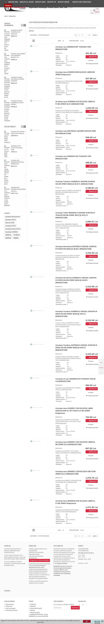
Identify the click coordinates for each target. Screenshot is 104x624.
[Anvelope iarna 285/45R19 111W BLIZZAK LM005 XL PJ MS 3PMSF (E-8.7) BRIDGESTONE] (7, 197)
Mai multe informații (97, 622)
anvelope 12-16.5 (10, 226)
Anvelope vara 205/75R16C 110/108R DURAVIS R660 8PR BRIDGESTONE (75, 132)
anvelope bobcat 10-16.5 (12, 229)
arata (59, 40)
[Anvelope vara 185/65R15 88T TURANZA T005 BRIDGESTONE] (41, 54)
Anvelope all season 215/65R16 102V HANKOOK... (16, 32)
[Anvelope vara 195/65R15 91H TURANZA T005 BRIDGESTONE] (41, 164)
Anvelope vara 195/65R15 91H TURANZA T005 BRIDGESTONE (73, 157)
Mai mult (31, 30)
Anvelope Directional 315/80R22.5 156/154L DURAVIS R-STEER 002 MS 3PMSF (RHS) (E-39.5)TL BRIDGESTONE (75, 280)
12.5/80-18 (16, 235)
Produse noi (8, 606)
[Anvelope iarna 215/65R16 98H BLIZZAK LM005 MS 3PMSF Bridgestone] (41, 80)
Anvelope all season (27, 2)
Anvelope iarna (40, 2)
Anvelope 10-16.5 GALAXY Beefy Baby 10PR (16, 147)
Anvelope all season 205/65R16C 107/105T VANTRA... (17, 102)
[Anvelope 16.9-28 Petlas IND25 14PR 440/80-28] (7, 137)
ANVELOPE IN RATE (35, 608)
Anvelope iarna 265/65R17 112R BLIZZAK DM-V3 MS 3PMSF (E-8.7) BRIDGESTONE (75, 473)
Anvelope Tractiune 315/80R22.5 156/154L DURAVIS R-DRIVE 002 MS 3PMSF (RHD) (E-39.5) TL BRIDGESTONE (76, 314)
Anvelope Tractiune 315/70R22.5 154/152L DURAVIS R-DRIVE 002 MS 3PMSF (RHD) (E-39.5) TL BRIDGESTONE (76, 347)
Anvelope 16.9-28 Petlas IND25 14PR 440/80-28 (18, 132)
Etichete (7, 213)
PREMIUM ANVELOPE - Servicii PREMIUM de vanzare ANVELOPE (38, 615)
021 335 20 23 (84, 550)
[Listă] (33, 41)
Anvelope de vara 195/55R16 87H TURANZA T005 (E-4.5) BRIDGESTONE (75, 380)
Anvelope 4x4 (51, 2)
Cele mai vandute (10, 127)
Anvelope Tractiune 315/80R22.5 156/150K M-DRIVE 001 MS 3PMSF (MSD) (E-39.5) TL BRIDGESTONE (75, 183)
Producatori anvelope (10, 610)
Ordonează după (74, 40)
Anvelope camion (63, 2)
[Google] (86, 604)
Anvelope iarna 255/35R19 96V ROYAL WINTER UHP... (17, 162)
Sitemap (32, 610)
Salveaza (75, 608)
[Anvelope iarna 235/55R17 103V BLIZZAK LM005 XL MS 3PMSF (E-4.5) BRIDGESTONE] (41, 450)
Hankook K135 (9, 223)
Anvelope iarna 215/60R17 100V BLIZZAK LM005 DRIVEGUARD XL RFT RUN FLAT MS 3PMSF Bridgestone (74, 410)
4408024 (15, 238)
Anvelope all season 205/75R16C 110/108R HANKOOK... (17, 79)
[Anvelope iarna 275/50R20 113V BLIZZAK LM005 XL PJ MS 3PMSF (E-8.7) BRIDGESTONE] (41, 109)
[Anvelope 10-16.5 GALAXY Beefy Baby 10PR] (7, 151)
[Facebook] (79, 604)
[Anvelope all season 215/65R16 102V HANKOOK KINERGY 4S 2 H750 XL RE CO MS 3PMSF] (7, 40)
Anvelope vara (13, 2)
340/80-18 (8, 235)
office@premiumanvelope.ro (86, 553)
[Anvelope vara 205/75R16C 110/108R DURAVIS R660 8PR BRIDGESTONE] (41, 139)
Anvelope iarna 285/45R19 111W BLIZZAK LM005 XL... (18, 189)
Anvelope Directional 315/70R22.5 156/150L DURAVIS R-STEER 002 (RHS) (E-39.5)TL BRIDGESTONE (75, 248)
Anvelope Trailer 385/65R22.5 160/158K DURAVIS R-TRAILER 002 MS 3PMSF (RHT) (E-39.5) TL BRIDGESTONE (75, 215)
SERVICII (32, 606)
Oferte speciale (9, 604)
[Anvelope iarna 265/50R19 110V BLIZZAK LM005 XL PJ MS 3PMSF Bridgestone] (41, 508)
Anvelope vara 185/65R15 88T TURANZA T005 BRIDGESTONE (73, 48)
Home (6, 16)
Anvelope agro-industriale (81, 2)
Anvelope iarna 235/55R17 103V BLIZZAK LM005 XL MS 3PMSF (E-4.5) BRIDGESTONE (75, 443)
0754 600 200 (84, 549)
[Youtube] (83, 604)
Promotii (8, 5)
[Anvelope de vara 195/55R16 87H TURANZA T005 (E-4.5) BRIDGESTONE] (41, 386)
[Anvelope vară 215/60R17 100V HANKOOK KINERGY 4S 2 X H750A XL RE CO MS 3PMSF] (7, 64)
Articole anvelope (34, 612)
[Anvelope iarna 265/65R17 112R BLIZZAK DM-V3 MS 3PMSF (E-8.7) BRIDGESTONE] (41, 479)
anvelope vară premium (12, 216)
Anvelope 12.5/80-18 (11, 232)
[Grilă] (31, 41)
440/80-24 (8, 238)
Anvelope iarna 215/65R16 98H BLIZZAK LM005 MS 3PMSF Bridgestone (75, 73)
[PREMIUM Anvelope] (15, 7)
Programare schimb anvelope (39, 560)
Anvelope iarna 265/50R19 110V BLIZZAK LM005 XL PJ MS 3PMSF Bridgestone (75, 502)
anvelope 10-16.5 (10, 219)
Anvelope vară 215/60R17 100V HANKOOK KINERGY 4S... (18, 55)
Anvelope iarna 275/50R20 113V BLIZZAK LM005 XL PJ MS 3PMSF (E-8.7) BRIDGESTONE (75, 103)
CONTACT (32, 604)
